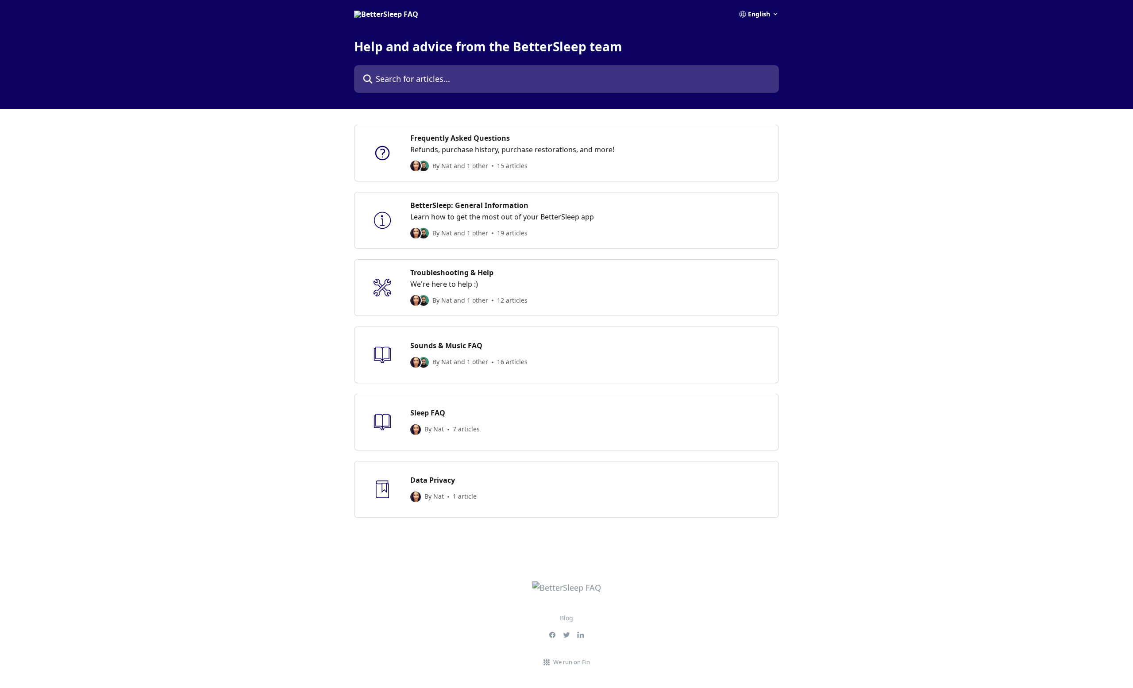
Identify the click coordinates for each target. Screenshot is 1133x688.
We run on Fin (571, 662)
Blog (566, 618)
